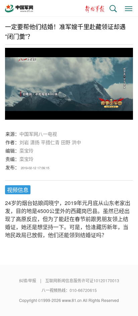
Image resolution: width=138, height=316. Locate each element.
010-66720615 (83, 290)
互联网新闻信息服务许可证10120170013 (82, 280)
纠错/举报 (27, 280)
